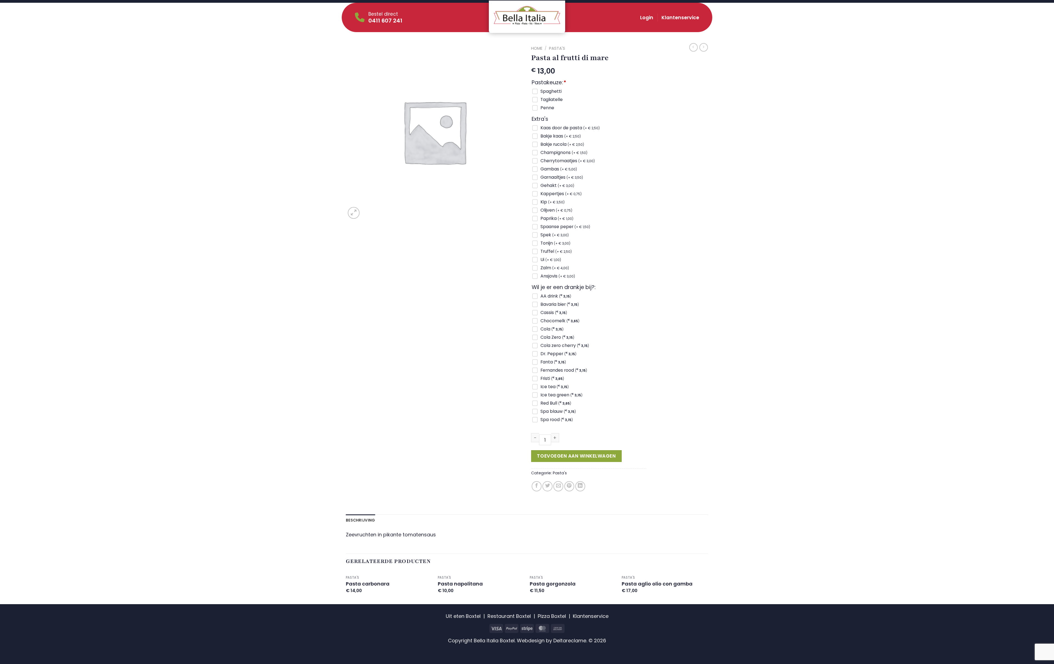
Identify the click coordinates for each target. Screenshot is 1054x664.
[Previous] (346, 588)
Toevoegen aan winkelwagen (576, 456)
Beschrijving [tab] (360, 520)
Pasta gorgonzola (553, 584)
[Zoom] (354, 213)
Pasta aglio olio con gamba (657, 584)
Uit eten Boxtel (463, 616)
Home (536, 48)
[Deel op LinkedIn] (580, 486)
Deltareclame (569, 640)
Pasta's (557, 48)
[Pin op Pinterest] (569, 486)
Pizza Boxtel (552, 616)
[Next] (708, 588)
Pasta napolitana (460, 584)
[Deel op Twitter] (547, 486)
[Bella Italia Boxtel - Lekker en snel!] (527, 15)
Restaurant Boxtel (509, 616)
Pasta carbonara (367, 584)
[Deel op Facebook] (537, 486)
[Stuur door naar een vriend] (558, 486)
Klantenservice (680, 17)
